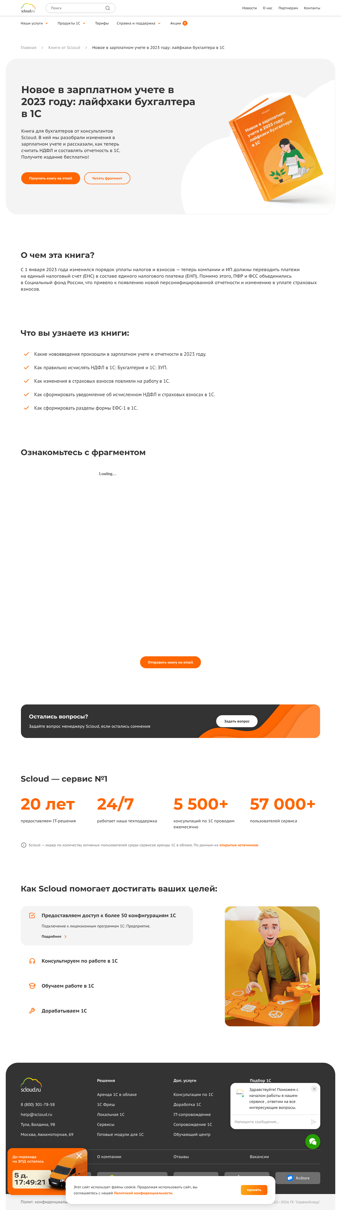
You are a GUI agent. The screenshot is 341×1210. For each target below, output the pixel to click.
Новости (249, 8)
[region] (273, 1122)
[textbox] (272, 1122)
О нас (268, 8)
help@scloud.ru (36, 1114)
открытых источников (238, 845)
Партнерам (288, 8)
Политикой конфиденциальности (143, 1193)
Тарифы (102, 23)
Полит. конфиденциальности (49, 1202)
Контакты (312, 8)
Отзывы (181, 1156)
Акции (175, 23)
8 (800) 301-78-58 (38, 1104)
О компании (109, 1156)
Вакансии (259, 1156)
